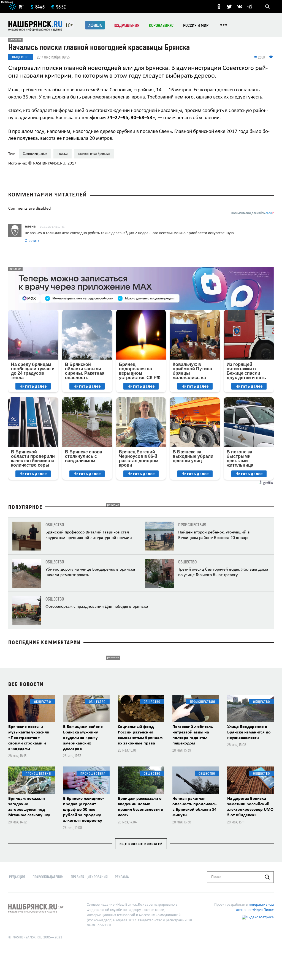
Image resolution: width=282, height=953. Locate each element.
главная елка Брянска (94, 153)
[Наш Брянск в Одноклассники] (218, 6)
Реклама (122, 876)
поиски (62, 153)
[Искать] (267, 877)
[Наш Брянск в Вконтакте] (239, 6)
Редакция (17, 876)
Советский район (35, 153)
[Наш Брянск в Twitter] (229, 6)
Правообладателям (48, 876)
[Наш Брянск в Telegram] (249, 6)
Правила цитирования (89, 876)
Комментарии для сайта (252, 213)
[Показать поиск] (267, 6)
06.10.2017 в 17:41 (52, 227)
